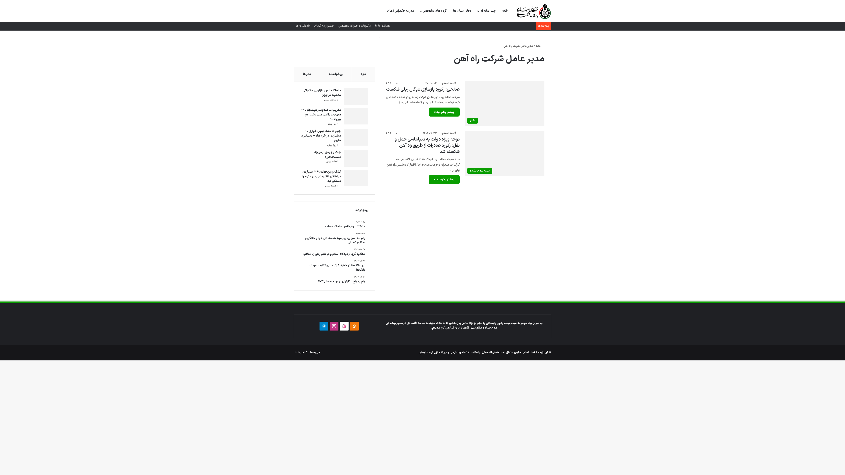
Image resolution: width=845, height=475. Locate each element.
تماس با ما (301, 352)
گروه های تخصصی (434, 11)
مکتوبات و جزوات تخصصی (354, 26)
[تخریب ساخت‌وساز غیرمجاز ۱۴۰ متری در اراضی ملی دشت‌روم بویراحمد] (356, 116)
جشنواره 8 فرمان (324, 26)
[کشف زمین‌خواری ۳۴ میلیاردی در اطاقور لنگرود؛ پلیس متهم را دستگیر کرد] (356, 178)
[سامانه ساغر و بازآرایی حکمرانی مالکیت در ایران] (356, 96)
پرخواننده (336, 74)
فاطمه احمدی (448, 83)
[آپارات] (344, 326)
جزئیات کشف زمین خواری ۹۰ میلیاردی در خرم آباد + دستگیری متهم (321, 136)
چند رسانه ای (488, 11)
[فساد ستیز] (533, 11)
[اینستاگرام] (334, 326)
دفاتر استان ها (462, 11)
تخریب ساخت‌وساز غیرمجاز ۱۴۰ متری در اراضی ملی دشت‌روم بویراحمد (321, 115)
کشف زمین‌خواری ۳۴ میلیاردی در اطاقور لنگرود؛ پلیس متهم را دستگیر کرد (321, 176)
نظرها (307, 74)
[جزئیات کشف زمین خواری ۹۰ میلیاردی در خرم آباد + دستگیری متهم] (356, 137)
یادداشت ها (303, 26)
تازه (363, 74)
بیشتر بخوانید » (444, 112)
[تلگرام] (324, 326)
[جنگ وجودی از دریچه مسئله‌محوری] (356, 158)
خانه (505, 11)
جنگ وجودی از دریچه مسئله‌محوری (327, 154)
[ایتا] (354, 326)
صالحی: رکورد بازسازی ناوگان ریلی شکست (423, 89)
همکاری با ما (382, 26)
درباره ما (315, 352)
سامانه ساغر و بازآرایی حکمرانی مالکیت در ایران (322, 92)
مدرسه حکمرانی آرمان (400, 11)
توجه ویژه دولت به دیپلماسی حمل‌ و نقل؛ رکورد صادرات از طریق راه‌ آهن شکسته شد (427, 145)
